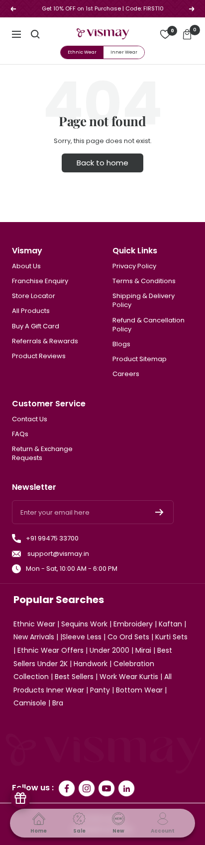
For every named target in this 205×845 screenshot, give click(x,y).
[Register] (159, 512)
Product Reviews (39, 356)
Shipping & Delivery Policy (143, 300)
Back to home (102, 162)
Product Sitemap (139, 359)
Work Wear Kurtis (129, 677)
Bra (57, 703)
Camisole (29, 703)
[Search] (35, 34)
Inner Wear (123, 52)
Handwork (90, 664)
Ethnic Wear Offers (50, 650)
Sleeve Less (82, 637)
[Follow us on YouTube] (106, 788)
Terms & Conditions (144, 281)
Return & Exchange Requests (42, 453)
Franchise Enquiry (40, 281)
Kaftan (170, 624)
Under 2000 (109, 650)
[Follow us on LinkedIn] (126, 788)
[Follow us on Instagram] (87, 788)
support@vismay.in (57, 553)
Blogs (121, 344)
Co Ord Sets (128, 637)
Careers (125, 374)
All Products (31, 311)
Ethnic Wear (82, 52)
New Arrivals (33, 637)
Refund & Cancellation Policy (148, 325)
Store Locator (33, 296)
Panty (100, 690)
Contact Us (29, 419)
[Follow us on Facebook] (67, 788)
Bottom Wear (139, 690)
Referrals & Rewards (45, 341)
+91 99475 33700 (52, 538)
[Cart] (187, 34)
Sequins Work (84, 624)
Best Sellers (74, 677)
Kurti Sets (171, 637)
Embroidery (133, 624)
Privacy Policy (134, 266)
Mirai (143, 650)
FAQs (20, 434)
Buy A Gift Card (35, 326)
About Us (26, 266)
